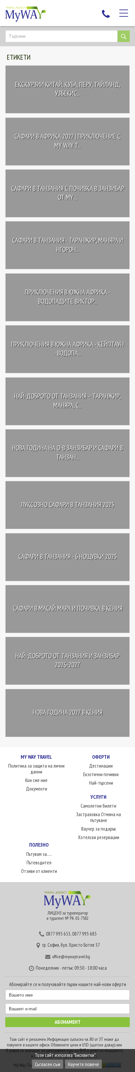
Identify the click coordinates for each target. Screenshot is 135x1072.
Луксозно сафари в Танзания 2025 (67, 504)
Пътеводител (39, 862)
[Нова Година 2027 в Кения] (53, 744)
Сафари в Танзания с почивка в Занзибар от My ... (67, 193)
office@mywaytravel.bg (71, 956)
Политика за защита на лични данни (36, 769)
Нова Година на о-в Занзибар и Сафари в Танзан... (67, 453)
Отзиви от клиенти (39, 871)
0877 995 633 (58, 934)
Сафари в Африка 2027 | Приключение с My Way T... (67, 141)
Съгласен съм (47, 1064)
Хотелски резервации (98, 837)
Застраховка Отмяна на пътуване (98, 817)
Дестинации (101, 766)
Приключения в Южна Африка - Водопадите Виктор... (67, 297)
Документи (36, 789)
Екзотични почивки (101, 774)
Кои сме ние (36, 780)
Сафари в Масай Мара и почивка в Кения (68, 608)
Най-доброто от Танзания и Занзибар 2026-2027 (67, 660)
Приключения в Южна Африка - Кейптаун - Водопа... (67, 349)
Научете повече (83, 1064)
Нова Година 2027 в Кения (68, 712)
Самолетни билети (98, 806)
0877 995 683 (84, 934)
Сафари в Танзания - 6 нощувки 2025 (67, 556)
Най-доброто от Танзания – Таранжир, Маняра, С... (67, 401)
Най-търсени (101, 783)
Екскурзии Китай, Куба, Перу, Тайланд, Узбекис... (67, 89)
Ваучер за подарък (98, 829)
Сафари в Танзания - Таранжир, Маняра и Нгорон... (67, 245)
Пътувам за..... (39, 854)
